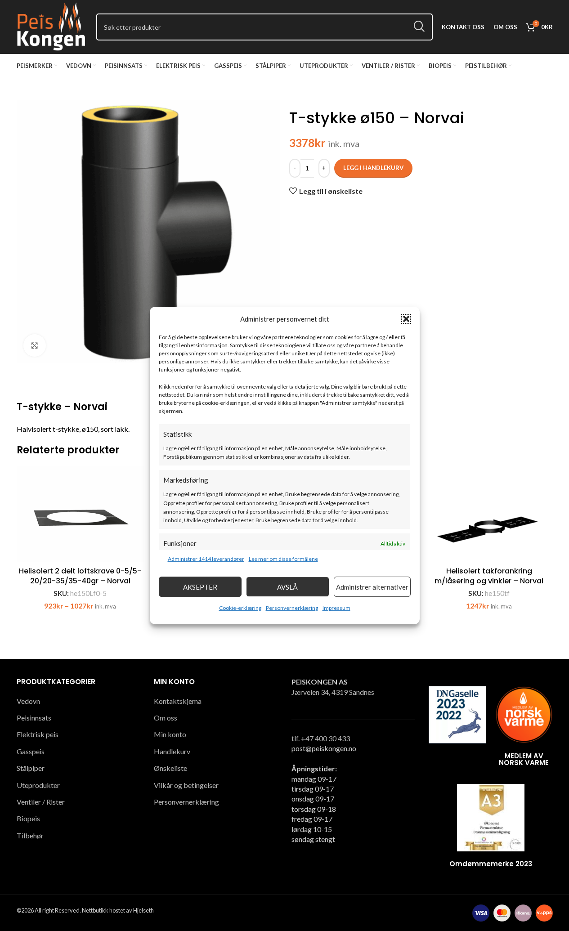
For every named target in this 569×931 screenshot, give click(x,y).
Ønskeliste (170, 768)
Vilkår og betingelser (186, 785)
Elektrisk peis (37, 734)
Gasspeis (31, 751)
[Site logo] (52, 26)
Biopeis (28, 818)
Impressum (336, 607)
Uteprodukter (38, 785)
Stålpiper (31, 768)
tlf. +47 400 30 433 (320, 738)
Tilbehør (30, 835)
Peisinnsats (34, 717)
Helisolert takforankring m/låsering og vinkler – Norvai (489, 576)
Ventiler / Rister (41, 801)
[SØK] (419, 26)
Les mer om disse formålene (283, 558)
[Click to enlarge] (34, 345)
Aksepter (200, 587)
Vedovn (28, 701)
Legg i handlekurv (373, 167)
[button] (406, 318)
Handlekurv (172, 751)
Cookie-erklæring (240, 607)
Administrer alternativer (372, 587)
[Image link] (457, 713)
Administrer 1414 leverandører (206, 558)
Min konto (170, 734)
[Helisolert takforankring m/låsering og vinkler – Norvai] (489, 514)
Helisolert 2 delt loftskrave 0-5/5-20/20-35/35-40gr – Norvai (80, 576)
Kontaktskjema (178, 701)
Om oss (165, 717)
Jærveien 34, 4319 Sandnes (332, 692)
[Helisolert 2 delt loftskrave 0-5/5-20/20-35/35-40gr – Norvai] (80, 514)
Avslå (287, 587)
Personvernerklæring (292, 607)
